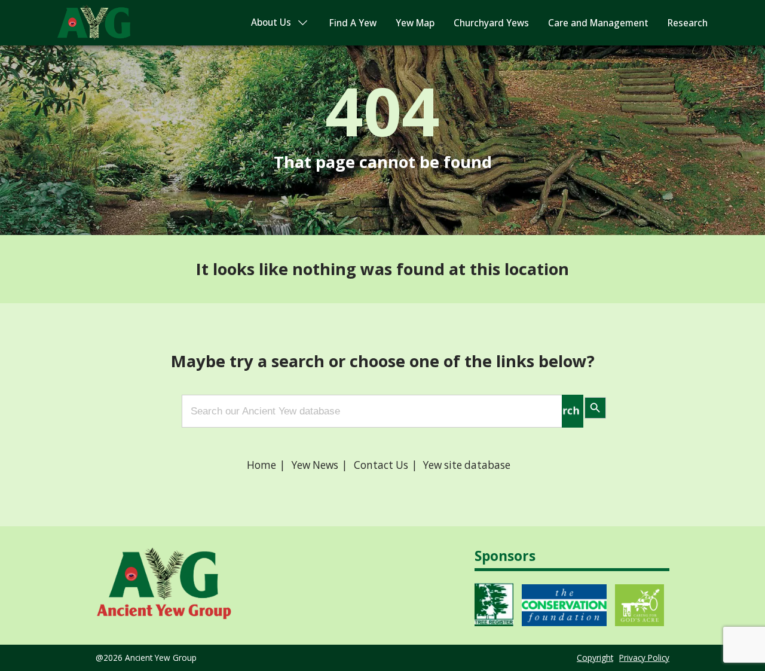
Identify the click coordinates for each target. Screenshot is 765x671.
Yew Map (415, 23)
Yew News (315, 465)
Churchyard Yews (491, 23)
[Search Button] (572, 411)
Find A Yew (353, 23)
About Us (271, 22)
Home (261, 465)
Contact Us (381, 465)
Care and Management (598, 23)
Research (688, 23)
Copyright (595, 657)
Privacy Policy (644, 657)
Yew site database (466, 465)
